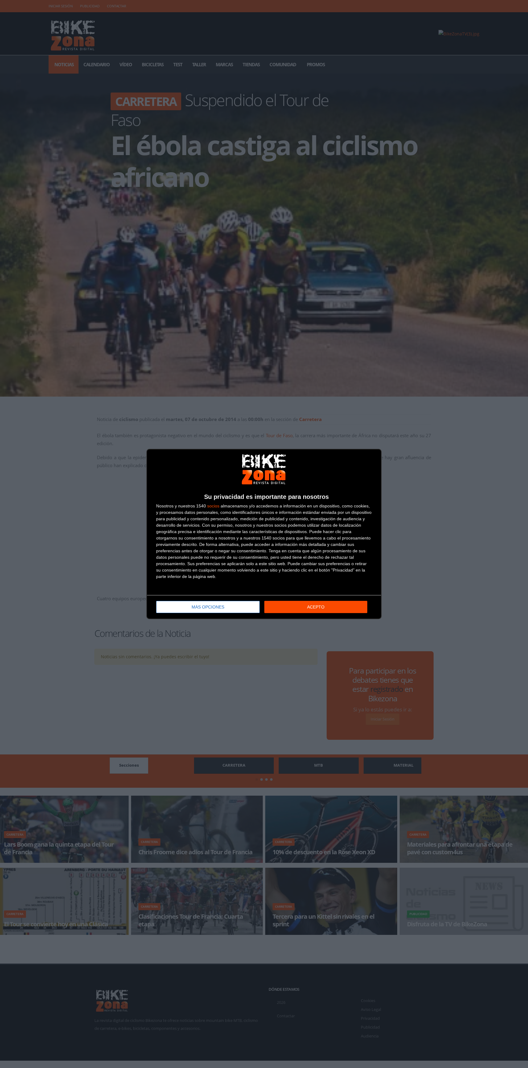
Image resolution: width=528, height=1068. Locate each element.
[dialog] (264, 534)
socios (213, 506)
